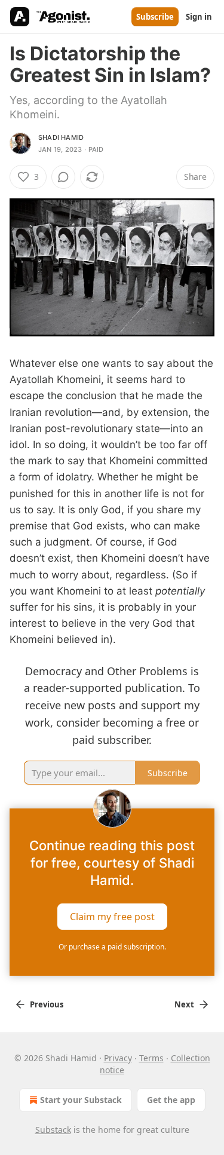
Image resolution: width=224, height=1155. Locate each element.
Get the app (171, 1099)
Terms (151, 1058)
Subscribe (155, 16)
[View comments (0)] (63, 177)
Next (184, 1004)
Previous (46, 1004)
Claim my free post (112, 916)
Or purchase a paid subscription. (112, 947)
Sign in (199, 16)
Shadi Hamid (61, 137)
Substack (53, 1129)
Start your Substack (81, 1099)
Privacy (118, 1058)
